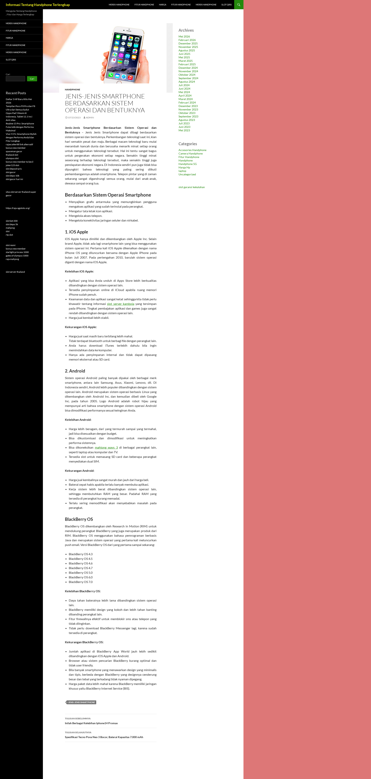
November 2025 (188, 46)
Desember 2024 (188, 67)
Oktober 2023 (187, 113)
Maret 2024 (186, 99)
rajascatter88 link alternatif (19, 144)
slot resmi (10, 245)
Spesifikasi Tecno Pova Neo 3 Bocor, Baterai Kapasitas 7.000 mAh (104, 735)
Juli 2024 (184, 85)
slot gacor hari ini (14, 179)
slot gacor (11, 172)
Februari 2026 (187, 40)
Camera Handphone (191, 153)
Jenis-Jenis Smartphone (81, 702)
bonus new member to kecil (19, 161)
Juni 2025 (184, 53)
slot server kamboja (120, 303)
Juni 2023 (184, 126)
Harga (162, 4)
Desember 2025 (188, 43)
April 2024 (185, 95)
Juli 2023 (184, 123)
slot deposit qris (14, 168)
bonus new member (16, 147)
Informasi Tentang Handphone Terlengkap (38, 5)
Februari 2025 (187, 64)
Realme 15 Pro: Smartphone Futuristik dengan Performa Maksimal (20, 127)
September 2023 (188, 116)
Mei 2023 (184, 130)
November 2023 (188, 109)
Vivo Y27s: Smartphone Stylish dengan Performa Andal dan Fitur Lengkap (21, 137)
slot (7, 231)
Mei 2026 (184, 36)
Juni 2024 (184, 88)
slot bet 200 (12, 220)
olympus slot (12, 158)
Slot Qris (226, 4)
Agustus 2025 (187, 50)
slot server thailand (15, 271)
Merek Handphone (119, 4)
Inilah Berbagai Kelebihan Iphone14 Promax (91, 721)
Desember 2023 (188, 106)
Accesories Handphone (192, 150)
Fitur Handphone (144, 4)
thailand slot (12, 154)
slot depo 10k (12, 175)
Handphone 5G (188, 163)
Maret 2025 (186, 60)
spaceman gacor (14, 151)
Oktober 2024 (187, 74)
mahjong (10, 227)
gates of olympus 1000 (17, 255)
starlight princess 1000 (17, 252)
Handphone (72, 89)
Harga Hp (184, 167)
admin (90, 117)
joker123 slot (12, 165)
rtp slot (9, 234)
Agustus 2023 (187, 119)
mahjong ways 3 (106, 447)
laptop (182, 170)
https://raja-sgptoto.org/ (18, 208)
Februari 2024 (187, 102)
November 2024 (188, 71)
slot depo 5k (12, 224)
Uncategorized (187, 174)
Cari (8, 74)
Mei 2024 (184, 92)
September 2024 (188, 78)
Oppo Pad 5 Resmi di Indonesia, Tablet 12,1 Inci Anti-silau (19, 116)
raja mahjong (12, 259)
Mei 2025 (184, 57)
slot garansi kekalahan (192, 187)
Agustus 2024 (187, 81)
